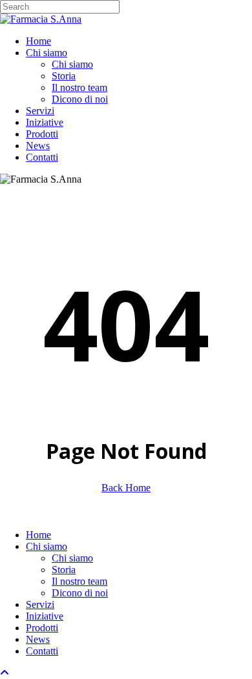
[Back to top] (4, 672)
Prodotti (42, 627)
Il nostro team (79, 581)
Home (38, 534)
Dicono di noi (80, 592)
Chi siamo (46, 546)
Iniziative (44, 616)
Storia (64, 569)
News (38, 639)
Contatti (42, 650)
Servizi (40, 604)
